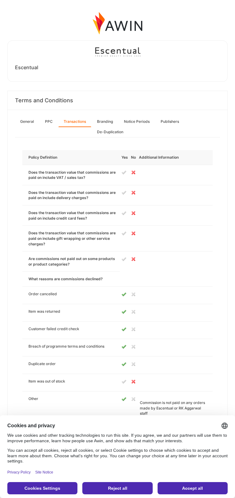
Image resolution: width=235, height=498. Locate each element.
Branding (105, 121)
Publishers (170, 121)
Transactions (75, 121)
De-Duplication (110, 132)
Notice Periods (137, 121)
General (27, 121)
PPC (49, 121)
